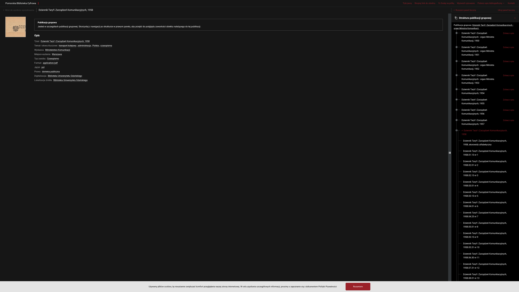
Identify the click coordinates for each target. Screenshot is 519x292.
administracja (84, 45)
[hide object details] (449, 153)
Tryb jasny (407, 3)
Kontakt (511, 3)
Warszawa (57, 54)
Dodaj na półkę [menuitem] (447, 3)
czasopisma (106, 45)
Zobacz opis (508, 33)
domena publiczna (51, 71)
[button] (485, 18)
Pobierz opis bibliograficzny (490, 3)
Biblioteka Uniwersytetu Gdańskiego (65, 76)
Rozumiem (358, 286)
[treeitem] (485, 37)
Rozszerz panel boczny (466, 10)
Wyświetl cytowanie (466, 3)
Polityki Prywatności (327, 286)
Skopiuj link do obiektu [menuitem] (425, 3)
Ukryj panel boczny (506, 10)
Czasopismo (53, 58)
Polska (95, 45)
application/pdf (50, 63)
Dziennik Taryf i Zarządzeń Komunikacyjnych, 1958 (65, 41)
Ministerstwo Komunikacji (57, 50)
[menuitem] (481, 37)
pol (42, 67)
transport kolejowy (67, 45)
